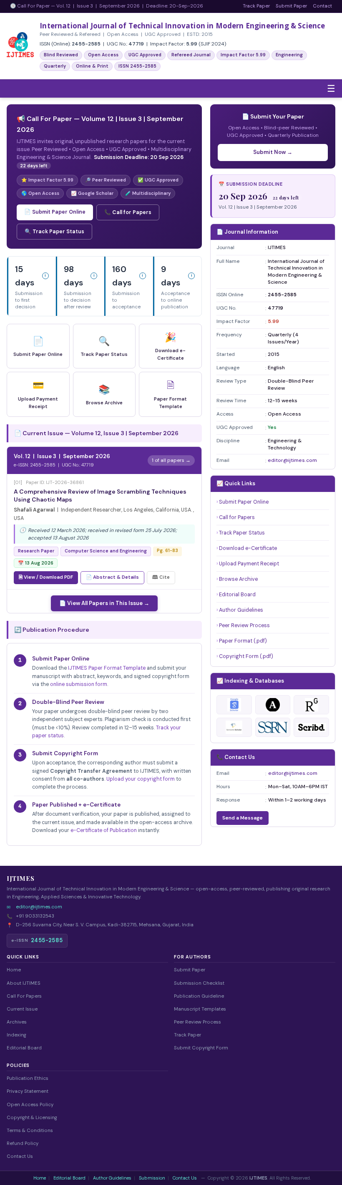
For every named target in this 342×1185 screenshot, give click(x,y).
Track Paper (256, 6)
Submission (152, 1178)
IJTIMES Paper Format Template (107, 668)
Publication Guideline (199, 996)
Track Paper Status (242, 532)
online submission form (78, 684)
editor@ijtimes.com (292, 460)
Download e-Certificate (248, 548)
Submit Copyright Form (201, 1048)
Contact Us (20, 1156)
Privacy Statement (27, 1091)
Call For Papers (24, 996)
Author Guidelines (241, 610)
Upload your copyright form (140, 779)
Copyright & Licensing (32, 1117)
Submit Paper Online (244, 502)
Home (14, 970)
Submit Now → (272, 152)
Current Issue (22, 1009)
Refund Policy (22, 1143)
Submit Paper (291, 6)
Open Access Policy (30, 1105)
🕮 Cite (161, 577)
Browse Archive (238, 579)
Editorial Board (237, 594)
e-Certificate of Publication (103, 830)
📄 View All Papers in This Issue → (104, 603)
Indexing (16, 1035)
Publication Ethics (27, 1078)
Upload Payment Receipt (249, 563)
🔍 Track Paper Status (54, 231)
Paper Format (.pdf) (243, 641)
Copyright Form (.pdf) (246, 656)
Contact (322, 6)
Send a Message (242, 817)
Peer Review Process (244, 625)
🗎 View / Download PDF (46, 577)
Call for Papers (237, 517)
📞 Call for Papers (127, 212)
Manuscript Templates (200, 1009)
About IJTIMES (23, 983)
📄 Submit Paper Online (55, 212)
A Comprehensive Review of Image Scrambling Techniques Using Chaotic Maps (100, 496)
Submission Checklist (199, 983)
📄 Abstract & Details (112, 577)
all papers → (176, 460)
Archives (17, 1022)
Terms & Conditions (30, 1130)
